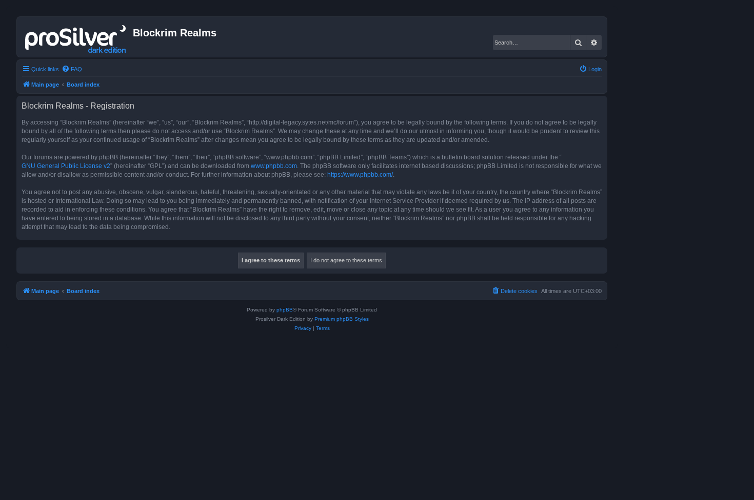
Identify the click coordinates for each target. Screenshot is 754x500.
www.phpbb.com (274, 166)
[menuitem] (72, 69)
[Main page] (76, 36)
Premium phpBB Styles (341, 319)
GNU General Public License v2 (66, 166)
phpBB (284, 309)
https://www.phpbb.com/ (360, 174)
